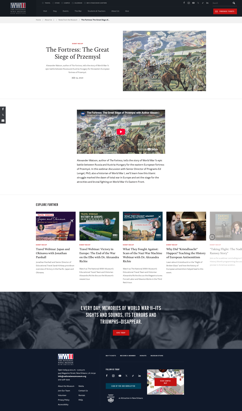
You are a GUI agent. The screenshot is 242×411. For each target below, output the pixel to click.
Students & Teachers (96, 11)
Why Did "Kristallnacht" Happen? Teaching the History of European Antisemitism (186, 253)
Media (81, 386)
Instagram (189, 3)
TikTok (203, 3)
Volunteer (62, 395)
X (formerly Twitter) (198, 3)
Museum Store (157, 356)
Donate (143, 356)
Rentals (82, 395)
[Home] (18, 8)
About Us (115, 11)
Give (127, 11)
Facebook (184, 3)
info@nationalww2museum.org (72, 376)
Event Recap (77, 43)
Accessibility (63, 404)
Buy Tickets (111, 356)
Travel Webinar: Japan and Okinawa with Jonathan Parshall (53, 253)
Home (38, 19)
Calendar (78, 3)
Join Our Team (64, 390)
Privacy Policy (63, 399)
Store (57, 3)
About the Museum (66, 386)
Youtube (193, 3)
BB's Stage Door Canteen (97, 3)
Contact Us (83, 390)
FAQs (81, 399)
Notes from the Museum (67, 19)
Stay (55, 11)
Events (66, 11)
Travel (47, 3)
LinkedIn (207, 3)
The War (78, 11)
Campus (67, 3)
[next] (212, 237)
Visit (45, 11)
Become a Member (128, 356)
